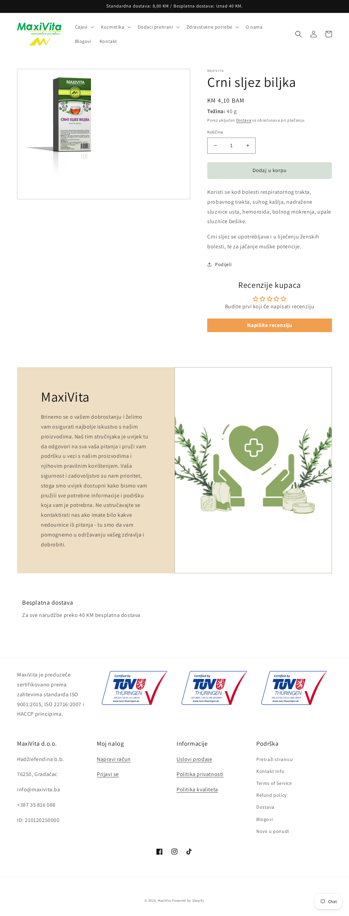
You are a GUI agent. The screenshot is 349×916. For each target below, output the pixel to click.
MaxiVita (164, 900)
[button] (84, 27)
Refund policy (271, 795)
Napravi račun (114, 759)
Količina (215, 132)
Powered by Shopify (188, 900)
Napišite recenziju (269, 325)
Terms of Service (274, 783)
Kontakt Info (270, 771)
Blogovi (264, 819)
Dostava (244, 120)
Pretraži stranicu (274, 759)
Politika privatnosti (200, 774)
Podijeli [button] (223, 264)
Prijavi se (108, 774)
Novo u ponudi (272, 831)
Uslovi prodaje (194, 759)
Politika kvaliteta (197, 789)
